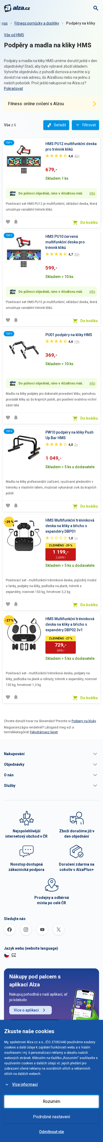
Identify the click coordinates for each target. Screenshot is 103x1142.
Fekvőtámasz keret (44, 732)
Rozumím (51, 1101)
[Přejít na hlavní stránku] (17, 8)
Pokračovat (13, 88)
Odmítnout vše (51, 1132)
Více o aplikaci (26, 1010)
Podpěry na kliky (80, 23)
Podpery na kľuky (84, 721)
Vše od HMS (14, 35)
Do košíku (89, 222)
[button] (51, 754)
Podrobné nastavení (51, 1116)
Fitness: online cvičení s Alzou (36, 103)
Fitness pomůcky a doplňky (37, 23)
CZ (13, 955)
